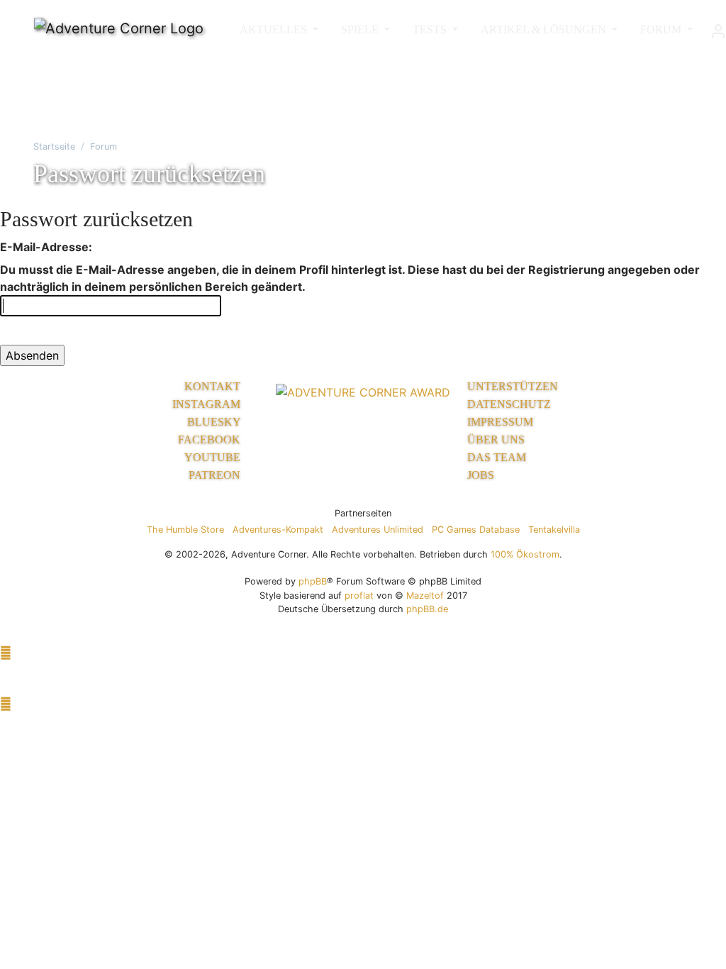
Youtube (213, 457)
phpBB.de (427, 609)
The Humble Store (185, 529)
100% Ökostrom (525, 554)
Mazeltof (425, 595)
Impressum (500, 422)
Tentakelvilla (554, 529)
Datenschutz (509, 404)
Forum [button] (662, 29)
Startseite (54, 146)
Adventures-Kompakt (278, 529)
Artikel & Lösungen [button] (545, 29)
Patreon (216, 475)
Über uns (496, 439)
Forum (103, 146)
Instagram (207, 404)
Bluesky (215, 422)
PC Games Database (476, 529)
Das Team (496, 457)
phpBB (312, 581)
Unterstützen (512, 386)
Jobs (480, 475)
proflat (359, 595)
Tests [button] (431, 29)
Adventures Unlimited (377, 529)
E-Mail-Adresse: (46, 247)
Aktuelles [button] (275, 29)
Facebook (210, 439)
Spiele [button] (361, 29)
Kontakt (213, 386)
